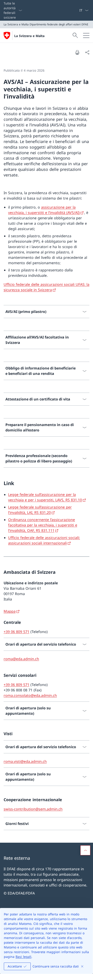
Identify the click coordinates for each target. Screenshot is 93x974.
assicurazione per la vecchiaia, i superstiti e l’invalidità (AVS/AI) (44, 210)
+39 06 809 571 (16, 631)
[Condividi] (87, 52)
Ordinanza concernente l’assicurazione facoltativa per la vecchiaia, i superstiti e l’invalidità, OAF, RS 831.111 (42, 525)
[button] (85, 850)
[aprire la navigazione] (86, 35)
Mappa (10, 611)
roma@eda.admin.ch (21, 658)
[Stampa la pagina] (77, 52)
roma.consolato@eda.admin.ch (30, 695)
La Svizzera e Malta (29, 36)
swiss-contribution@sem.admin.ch (33, 809)
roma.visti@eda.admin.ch (25, 761)
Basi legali (23, 956)
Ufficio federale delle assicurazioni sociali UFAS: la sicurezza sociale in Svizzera (46, 287)
